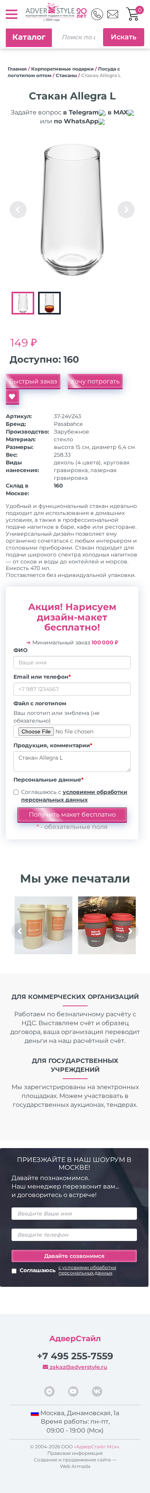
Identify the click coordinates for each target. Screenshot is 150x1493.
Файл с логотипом (39, 703)
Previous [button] (18, 209)
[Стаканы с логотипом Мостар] (43, 925)
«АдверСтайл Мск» (96, 1446)
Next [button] (126, 209)
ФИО (20, 650)
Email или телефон (42, 676)
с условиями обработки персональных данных (87, 1270)
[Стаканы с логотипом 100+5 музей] (106, 925)
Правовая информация (75, 1453)
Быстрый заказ (33, 381)
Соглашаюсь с (74, 796)
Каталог (28, 37)
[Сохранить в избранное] (12, 397)
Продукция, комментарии (52, 745)
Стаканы (66, 75)
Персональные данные (48, 779)
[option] (72, 210)
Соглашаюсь (68, 1270)
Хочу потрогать (95, 381)
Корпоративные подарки (62, 69)
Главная (17, 69)
